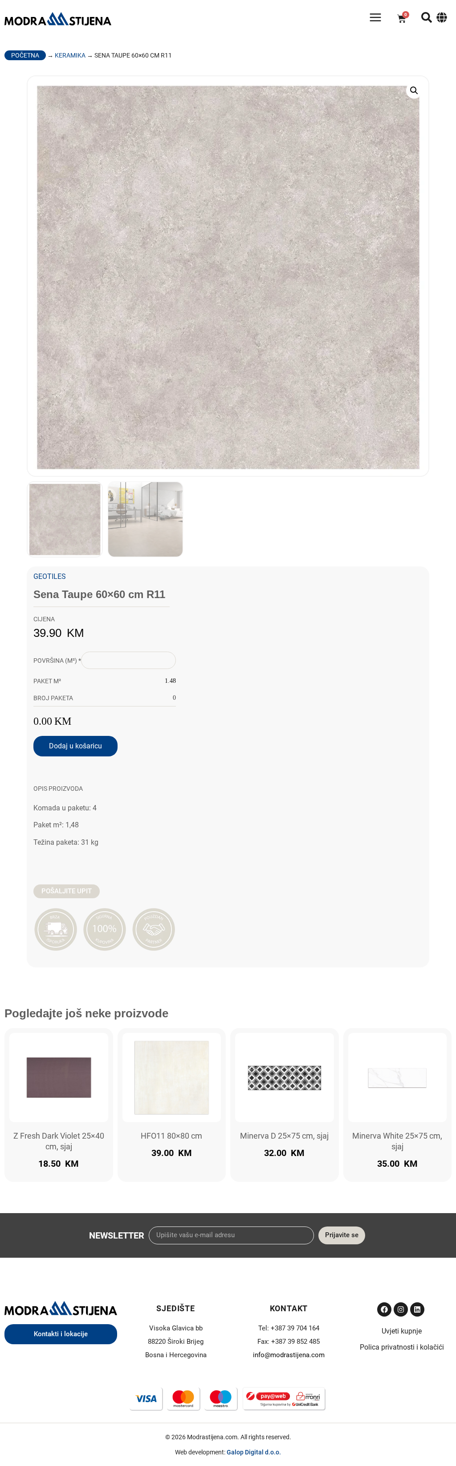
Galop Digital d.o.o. (254, 1452)
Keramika (70, 55)
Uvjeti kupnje (402, 1331)
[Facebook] (384, 1309)
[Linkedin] (417, 1309)
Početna (25, 55)
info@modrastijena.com (289, 1355)
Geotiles (49, 576)
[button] (414, 91)
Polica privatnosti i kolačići (402, 1347)
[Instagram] (401, 1309)
